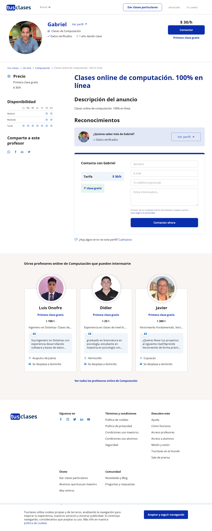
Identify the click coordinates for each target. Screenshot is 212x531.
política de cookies (35, 523)
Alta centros (66, 490)
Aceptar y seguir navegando (166, 514)
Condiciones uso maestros (122, 432)
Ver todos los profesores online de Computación (106, 381)
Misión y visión (160, 445)
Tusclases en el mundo (165, 451)
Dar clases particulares (143, 7)
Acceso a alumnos (162, 438)
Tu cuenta (192, 7)
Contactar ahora (164, 222)
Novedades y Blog (116, 478)
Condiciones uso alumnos (121, 438)
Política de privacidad (118, 426)
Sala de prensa (160, 457)
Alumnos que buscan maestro (78, 484)
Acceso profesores (163, 432)
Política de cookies (116, 420)
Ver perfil (184, 137)
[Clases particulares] (19, 11)
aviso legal (135, 213)
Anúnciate (174, 7)
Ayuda (155, 420)
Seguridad (111, 445)
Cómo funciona (160, 426)
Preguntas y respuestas (120, 484)
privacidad (150, 213)
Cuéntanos (125, 239)
